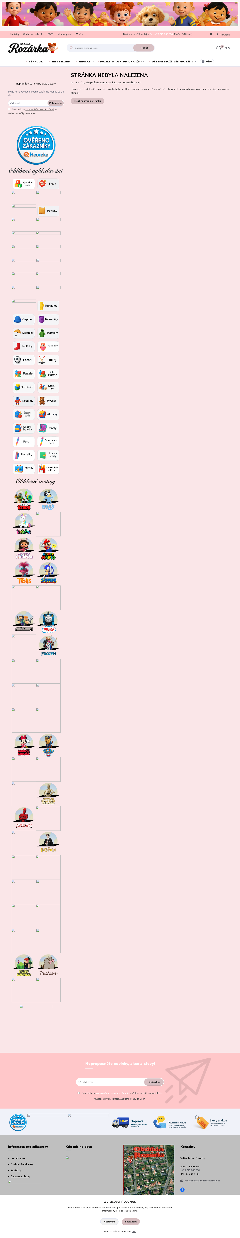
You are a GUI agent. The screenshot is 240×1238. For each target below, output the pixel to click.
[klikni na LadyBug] (24, 671)
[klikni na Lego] (48, 916)
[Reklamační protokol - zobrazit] (24, 1187)
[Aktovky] (48, 414)
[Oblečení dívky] (48, 238)
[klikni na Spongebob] (24, 916)
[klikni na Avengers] (48, 818)
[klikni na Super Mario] (48, 548)
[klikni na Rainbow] (24, 867)
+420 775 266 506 (163, 34)
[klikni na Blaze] (24, 646)
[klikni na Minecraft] (24, 622)
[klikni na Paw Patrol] (48, 744)
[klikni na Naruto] (48, 989)
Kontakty (14, 34)
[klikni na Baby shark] (24, 891)
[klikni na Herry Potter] (48, 842)
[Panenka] (48, 346)
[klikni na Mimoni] (48, 720)
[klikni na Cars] (48, 671)
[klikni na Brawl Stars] (24, 499)
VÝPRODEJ (36, 61)
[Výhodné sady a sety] (24, 183)
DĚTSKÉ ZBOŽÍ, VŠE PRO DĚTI (172, 61)
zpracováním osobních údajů (39, 109)
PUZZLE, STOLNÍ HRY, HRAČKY (121, 61)
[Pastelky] (24, 455)
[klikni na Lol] (24, 769)
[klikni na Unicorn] (24, 524)
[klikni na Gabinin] (24, 548)
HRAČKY (84, 61)
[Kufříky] (24, 468)
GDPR (51, 34)
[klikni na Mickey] (24, 720)
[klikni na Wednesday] (24, 695)
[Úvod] (34, 48)
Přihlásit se (55, 103)
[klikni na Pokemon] (24, 842)
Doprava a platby (20, 1176)
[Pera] (24, 441)
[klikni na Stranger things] (48, 940)
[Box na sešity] (48, 455)
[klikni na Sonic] (48, 573)
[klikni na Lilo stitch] (48, 891)
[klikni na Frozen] (48, 646)
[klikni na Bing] (48, 597)
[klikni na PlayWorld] (24, 965)
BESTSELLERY (61, 61)
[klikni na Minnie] (24, 744)
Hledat (144, 47)
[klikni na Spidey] (24, 597)
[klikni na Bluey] (48, 499)
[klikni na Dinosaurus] (48, 524)
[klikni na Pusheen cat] (48, 965)
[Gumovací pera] (48, 441)
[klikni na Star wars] (48, 793)
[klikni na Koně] (24, 989)
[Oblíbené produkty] (211, 35)
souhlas (110, 1207)
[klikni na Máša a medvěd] (48, 695)
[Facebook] (183, 1190)
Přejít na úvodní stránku (87, 100)
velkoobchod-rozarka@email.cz (202, 1180)
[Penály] (48, 428)
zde (134, 1231)
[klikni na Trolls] (24, 573)
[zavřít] (236, 3)
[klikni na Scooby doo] (24, 940)
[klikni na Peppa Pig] (24, 793)
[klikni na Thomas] (48, 622)
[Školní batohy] (24, 428)
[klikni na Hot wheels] (48, 867)
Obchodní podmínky (33, 34)
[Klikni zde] (48, 183)
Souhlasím (131, 1221)
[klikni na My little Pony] (48, 769)
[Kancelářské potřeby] (48, 468)
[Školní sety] (24, 414)
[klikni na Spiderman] (24, 818)
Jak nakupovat (64, 34)
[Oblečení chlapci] (24, 251)
